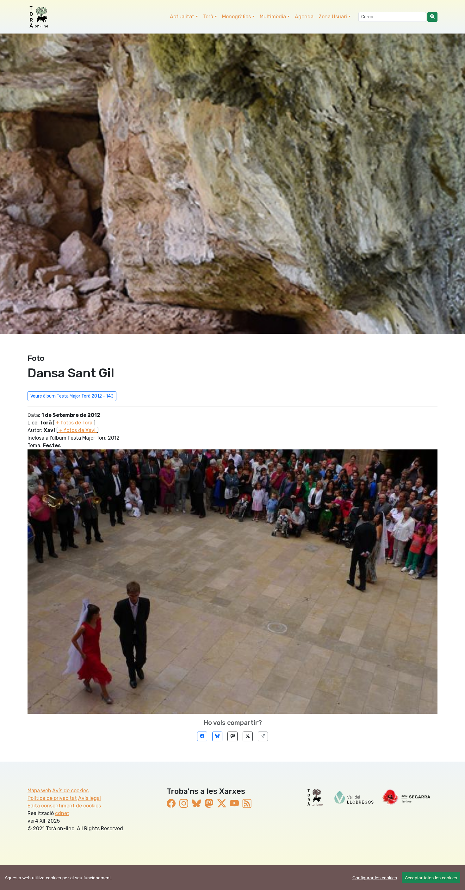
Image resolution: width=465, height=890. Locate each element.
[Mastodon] (232, 736)
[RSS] (247, 803)
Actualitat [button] (182, 17)
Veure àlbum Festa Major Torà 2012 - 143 (72, 396)
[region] (232, 877)
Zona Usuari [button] (333, 17)
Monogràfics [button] (236, 17)
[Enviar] (263, 736)
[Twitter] (248, 736)
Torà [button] (208, 17)
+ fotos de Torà (74, 423)
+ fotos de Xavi (77, 430)
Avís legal (89, 798)
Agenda (304, 17)
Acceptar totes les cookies (431, 877)
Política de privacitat (52, 798)
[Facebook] (202, 736)
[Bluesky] (217, 736)
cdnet (62, 813)
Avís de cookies (70, 791)
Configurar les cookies (374, 877)
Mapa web (39, 791)
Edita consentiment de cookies (64, 806)
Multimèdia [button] (273, 17)
